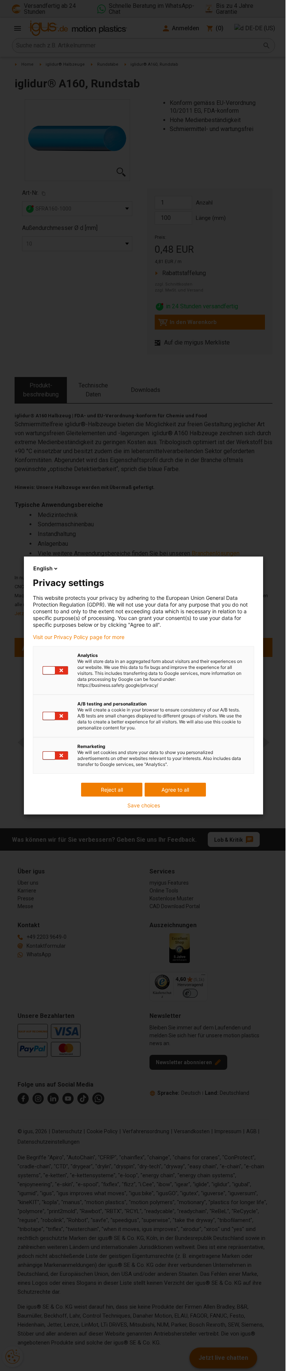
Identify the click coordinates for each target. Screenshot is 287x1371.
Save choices (143, 805)
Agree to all (175, 789)
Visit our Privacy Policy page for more (78, 637)
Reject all (112, 789)
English (43, 568)
